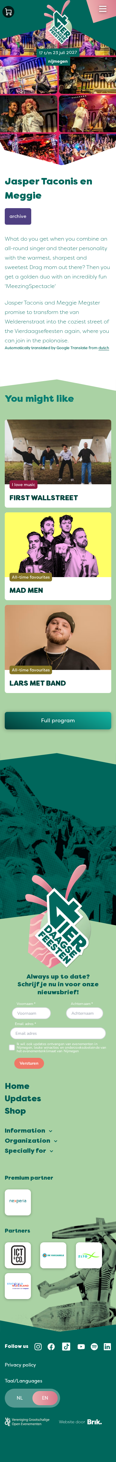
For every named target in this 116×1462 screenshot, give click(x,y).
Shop (15, 1111)
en (45, 1398)
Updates (23, 1099)
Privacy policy (20, 1365)
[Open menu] (102, 9)
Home (17, 1087)
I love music (23, 484)
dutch (103, 348)
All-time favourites (31, 577)
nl (20, 1398)
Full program (58, 720)
